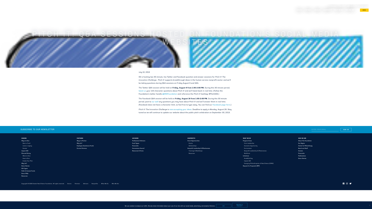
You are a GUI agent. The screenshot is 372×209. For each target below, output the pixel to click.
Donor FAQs (25, 173)
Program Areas (247, 140)
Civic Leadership (249, 143)
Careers (300, 151)
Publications (302, 156)
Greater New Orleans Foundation (13, 6)
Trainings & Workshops (196, 151)
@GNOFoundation (169, 94)
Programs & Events (363, 6)
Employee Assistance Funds (85, 145)
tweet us (142, 91)
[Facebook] (344, 184)
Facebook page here (221, 105)
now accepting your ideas (181, 109)
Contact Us (341, 6)
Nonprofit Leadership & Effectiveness (199, 148)
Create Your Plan (28, 161)
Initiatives (246, 156)
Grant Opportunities (194, 140)
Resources (25, 176)
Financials (135, 145)
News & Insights (351, 6)
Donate (25, 148)
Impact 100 (25, 151)
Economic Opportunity (250, 145)
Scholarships (193, 145)
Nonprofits (191, 138)
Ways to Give (25, 140)
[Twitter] (351, 184)
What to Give (26, 156)
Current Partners (82, 148)
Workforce (247, 153)
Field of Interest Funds (28, 171)
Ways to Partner (82, 140)
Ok (224, 206)
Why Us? (24, 163)
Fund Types (135, 143)
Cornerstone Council (138, 148)
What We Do (247, 138)
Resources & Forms (138, 151)
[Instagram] (347, 184)
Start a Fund (26, 143)
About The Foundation (305, 140)
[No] (370, 205)
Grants (191, 143)
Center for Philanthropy (305, 145)
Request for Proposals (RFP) (251, 166)
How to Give (26, 158)
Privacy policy (239, 205)
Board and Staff (303, 148)
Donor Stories (26, 166)
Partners (80, 138)
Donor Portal (332, 6)
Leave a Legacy (27, 145)
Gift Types (25, 168)
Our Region (301, 143)
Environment (248, 148)
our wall (155, 102)
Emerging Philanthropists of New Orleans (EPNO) (259, 163)
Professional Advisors (138, 140)
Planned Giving (26, 153)
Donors (24, 138)
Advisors (135, 138)
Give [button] (364, 10)
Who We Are (302, 138)
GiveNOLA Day (248, 158)
